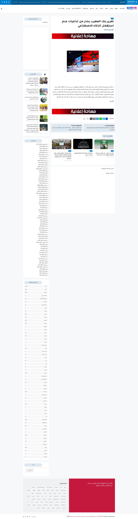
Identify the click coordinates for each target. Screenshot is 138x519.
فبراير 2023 (45, 230)
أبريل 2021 (45, 275)
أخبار (111, 2)
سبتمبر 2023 (44, 216)
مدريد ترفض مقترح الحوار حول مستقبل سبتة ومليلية (32, 2)
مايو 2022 (45, 248)
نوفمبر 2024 (44, 187)
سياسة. (45, 398)
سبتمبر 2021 (44, 265)
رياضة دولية (44, 376)
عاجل (45, 413)
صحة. (45, 410)
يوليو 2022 (45, 244)
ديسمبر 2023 (44, 210)
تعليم (45, 308)
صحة (45, 404)
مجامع (45, 432)
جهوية (45, 326)
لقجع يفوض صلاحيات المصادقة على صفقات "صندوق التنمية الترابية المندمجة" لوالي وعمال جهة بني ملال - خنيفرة (32, 82)
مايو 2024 (45, 199)
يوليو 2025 (45, 171)
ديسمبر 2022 (44, 234)
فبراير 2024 (45, 206)
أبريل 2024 (45, 201)
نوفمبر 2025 (44, 163)
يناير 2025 (45, 183)
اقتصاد (45, 292)
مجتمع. (45, 441)
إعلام (106, 8)
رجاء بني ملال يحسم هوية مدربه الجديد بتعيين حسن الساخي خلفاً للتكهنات (32, 91)
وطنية (45, 453)
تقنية (46, 314)
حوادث (45, 336)
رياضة (80, 2)
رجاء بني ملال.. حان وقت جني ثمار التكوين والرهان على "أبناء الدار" (96, 2)
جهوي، (45, 323)
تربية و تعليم (44, 305)
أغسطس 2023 (43, 218)
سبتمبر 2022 (44, 240)
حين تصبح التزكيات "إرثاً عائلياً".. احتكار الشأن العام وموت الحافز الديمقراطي (32, 117)
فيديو (45, 425)
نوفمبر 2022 (44, 236)
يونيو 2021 (45, 271)
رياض (45, 370)
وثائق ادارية (61, 8)
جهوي (116, 8)
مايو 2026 (45, 150)
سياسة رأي (44, 394)
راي (46, 363)
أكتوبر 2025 (45, 165)
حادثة (45, 332)
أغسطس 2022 (43, 242)
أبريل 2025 (45, 177)
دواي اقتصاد (44, 345)
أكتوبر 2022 (45, 238)
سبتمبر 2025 (44, 167)
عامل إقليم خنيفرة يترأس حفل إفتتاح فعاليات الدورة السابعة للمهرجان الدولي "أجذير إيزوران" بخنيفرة (62, 156)
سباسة (45, 388)
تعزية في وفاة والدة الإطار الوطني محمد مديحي (83, 154)
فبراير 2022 (45, 255)
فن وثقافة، (44, 422)
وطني (111, 8)
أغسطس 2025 (43, 169)
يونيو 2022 (45, 246)
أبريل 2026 (45, 152)
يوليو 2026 (45, 146)
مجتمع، (45, 438)
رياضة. (45, 382)
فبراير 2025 (45, 181)
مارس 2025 (44, 179)
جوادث (45, 329)
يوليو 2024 (45, 195)
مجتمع (92, 8)
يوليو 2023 (45, 220)
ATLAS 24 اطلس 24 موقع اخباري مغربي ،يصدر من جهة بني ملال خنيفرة (87, 516)
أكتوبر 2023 (45, 214)
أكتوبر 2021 (45, 263)
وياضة (45, 456)
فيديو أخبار (44, 429)
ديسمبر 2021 (44, 259)
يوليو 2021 (45, 269)
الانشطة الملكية (43, 298)
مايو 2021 (45, 273)
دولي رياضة (44, 354)
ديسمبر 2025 (44, 160)
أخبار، (46, 289)
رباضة (45, 367)
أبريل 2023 (45, 226)
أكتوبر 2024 (45, 189)
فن (46, 416)
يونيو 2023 (45, 222)
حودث (45, 339)
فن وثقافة (85, 8)
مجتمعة (45, 444)
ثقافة (45, 317)
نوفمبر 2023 (44, 212)
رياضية (45, 385)
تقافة (45, 311)
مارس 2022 (44, 253)
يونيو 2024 (45, 197)
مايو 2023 (45, 224)
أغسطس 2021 (43, 267)
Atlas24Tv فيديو (76, 8)
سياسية (45, 401)
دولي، (45, 357)
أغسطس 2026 (43, 144)
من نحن (68, 8)
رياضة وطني (44, 379)
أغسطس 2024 (43, 193)
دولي (97, 8)
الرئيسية (122, 8)
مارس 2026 (44, 154)
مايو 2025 (45, 175)
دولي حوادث (44, 351)
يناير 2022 (45, 257)
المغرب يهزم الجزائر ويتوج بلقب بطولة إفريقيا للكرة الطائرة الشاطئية (63, 2)
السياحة (45, 301)
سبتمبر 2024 (44, 191)
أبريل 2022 (45, 251)
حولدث (45, 342)
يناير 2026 (45, 158)
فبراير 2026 (45, 156)
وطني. (45, 450)
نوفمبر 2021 (44, 261)
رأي (46, 360)
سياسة (45, 2)
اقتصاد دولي (44, 295)
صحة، (45, 407)
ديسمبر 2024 (44, 185)
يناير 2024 (45, 208)
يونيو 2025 (45, 173)
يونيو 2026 (45, 148)
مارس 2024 (44, 203)
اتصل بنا (34, 516)
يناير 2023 (45, 232)
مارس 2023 (45, 228)
